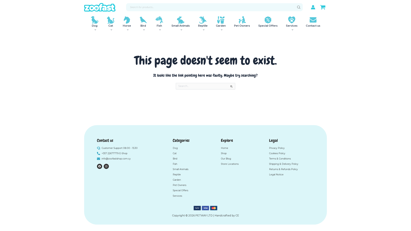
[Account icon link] (313, 7)
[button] (94, 29)
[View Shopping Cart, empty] (323, 7)
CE (237, 215)
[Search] (299, 7)
